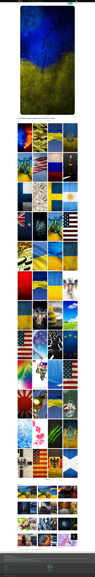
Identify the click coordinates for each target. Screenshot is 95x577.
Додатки (5, 570)
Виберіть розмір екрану (50, 569)
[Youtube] (52, 567)
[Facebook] (50, 567)
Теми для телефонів (6, 569)
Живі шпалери (5, 568)
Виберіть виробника (50, 568)
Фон (45, 120)
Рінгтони (5, 567)
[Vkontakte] (48, 567)
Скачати (70, 3)
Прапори (48, 120)
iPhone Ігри (5, 566)
